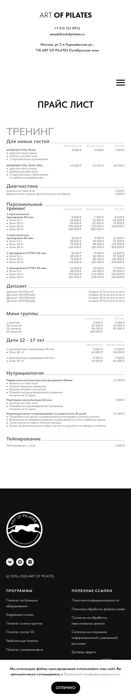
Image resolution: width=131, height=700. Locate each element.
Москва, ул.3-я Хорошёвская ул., (67, 44)
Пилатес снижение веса (24, 649)
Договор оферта (84, 652)
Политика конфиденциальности (95, 600)
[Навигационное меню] (120, 83)
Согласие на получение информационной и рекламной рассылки (95, 637)
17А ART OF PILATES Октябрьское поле (67, 50)
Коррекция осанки (20, 614)
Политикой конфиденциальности (91, 674)
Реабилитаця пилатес (22, 641)
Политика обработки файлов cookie (98, 609)
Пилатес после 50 (20, 632)
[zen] (30, 562)
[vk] (10, 562)
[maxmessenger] (20, 562)
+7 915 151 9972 (67, 28)
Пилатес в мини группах (24, 623)
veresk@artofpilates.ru (67, 34)
